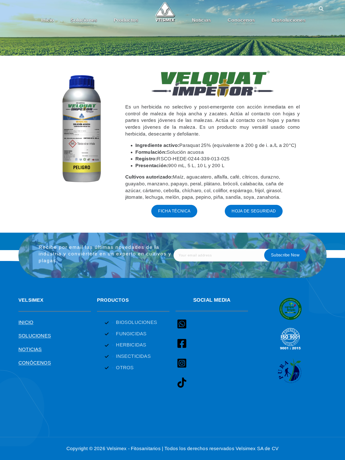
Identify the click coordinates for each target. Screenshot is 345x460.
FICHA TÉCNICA (174, 211)
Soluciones (83, 20)
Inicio (47, 20)
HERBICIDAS (131, 344)
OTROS (125, 367)
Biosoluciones (289, 20)
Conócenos (241, 20)
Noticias (201, 20)
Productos (126, 20)
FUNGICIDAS (131, 333)
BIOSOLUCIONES (136, 322)
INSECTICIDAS (133, 356)
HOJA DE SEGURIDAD (254, 211)
